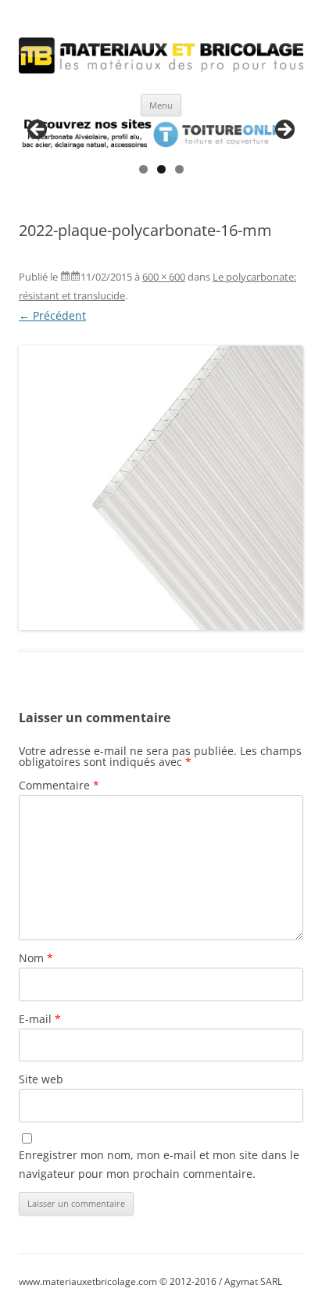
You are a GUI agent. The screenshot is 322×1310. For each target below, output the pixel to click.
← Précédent (52, 315)
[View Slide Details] (161, 134)
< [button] (38, 130)
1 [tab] (143, 169)
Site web (41, 1079)
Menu (161, 105)
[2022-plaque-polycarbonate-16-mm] (161, 487)
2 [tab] (161, 169)
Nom (36, 957)
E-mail (40, 1018)
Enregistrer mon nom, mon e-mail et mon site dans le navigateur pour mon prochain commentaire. (159, 1164)
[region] (161, 134)
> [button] (283, 130)
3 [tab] (179, 169)
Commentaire (59, 785)
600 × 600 (163, 277)
